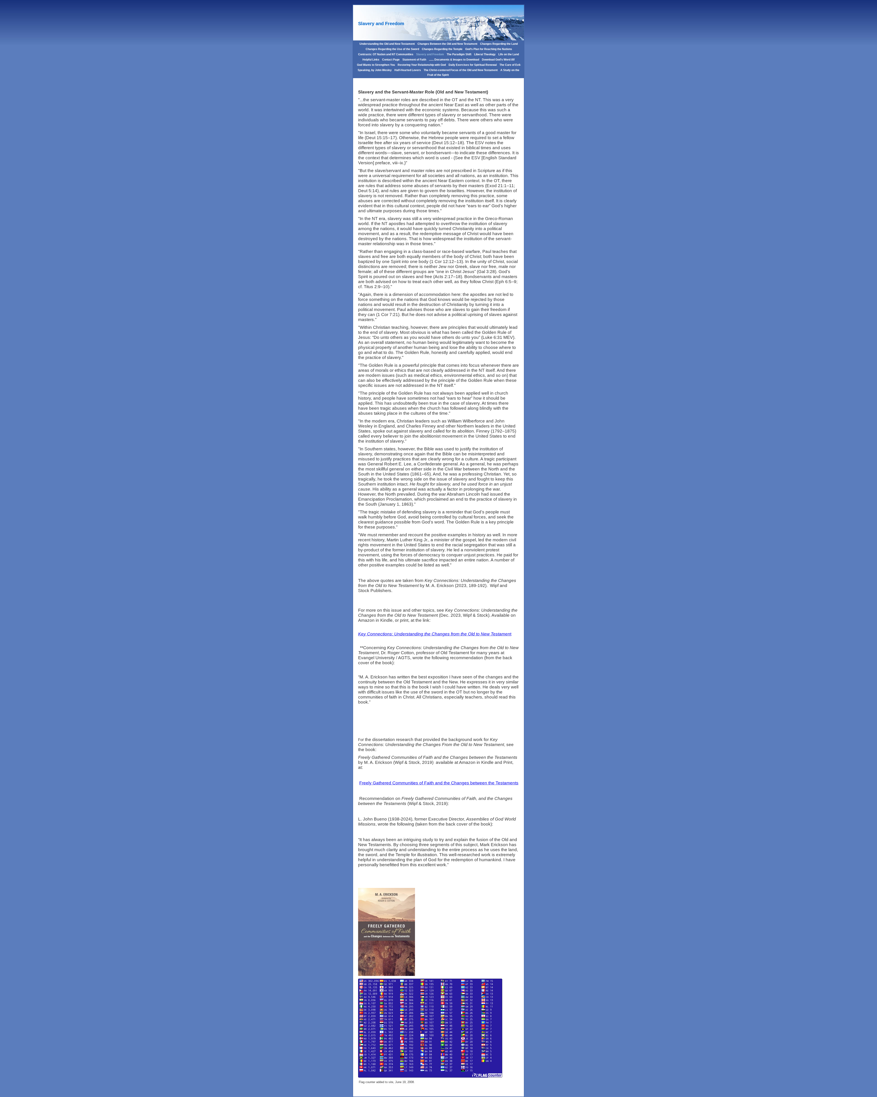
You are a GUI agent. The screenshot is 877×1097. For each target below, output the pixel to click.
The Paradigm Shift (459, 54)
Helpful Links (370, 59)
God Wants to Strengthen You (376, 64)
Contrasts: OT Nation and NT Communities (385, 54)
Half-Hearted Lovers (407, 70)
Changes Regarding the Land (499, 43)
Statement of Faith (414, 59)
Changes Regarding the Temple (442, 49)
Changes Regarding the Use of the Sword (392, 49)
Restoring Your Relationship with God (422, 64)
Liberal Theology (485, 54)
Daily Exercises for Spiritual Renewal (473, 64)
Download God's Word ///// (498, 59)
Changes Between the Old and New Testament (447, 43)
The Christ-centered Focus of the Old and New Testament (461, 70)
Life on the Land (508, 54)
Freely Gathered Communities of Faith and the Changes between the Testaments (438, 783)
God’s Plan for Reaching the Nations (488, 49)
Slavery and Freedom (430, 54)
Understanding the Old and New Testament (387, 43)
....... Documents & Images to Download (454, 59)
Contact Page (391, 59)
